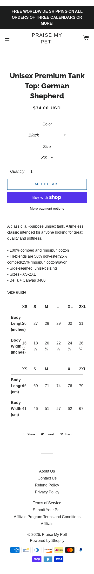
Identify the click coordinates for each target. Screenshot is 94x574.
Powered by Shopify (47, 540)
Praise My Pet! (47, 38)
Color (47, 124)
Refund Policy (47, 485)
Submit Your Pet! (47, 510)
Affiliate (47, 524)
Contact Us (47, 478)
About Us (47, 471)
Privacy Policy (47, 492)
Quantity (17, 171)
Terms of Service (47, 503)
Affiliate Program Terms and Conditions (47, 517)
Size (47, 147)
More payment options (47, 208)
